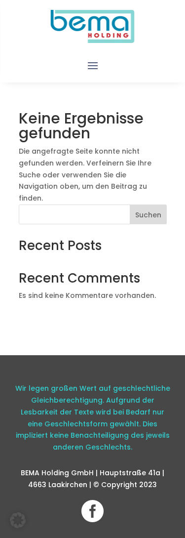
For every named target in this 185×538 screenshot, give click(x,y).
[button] (18, 520)
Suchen (148, 215)
